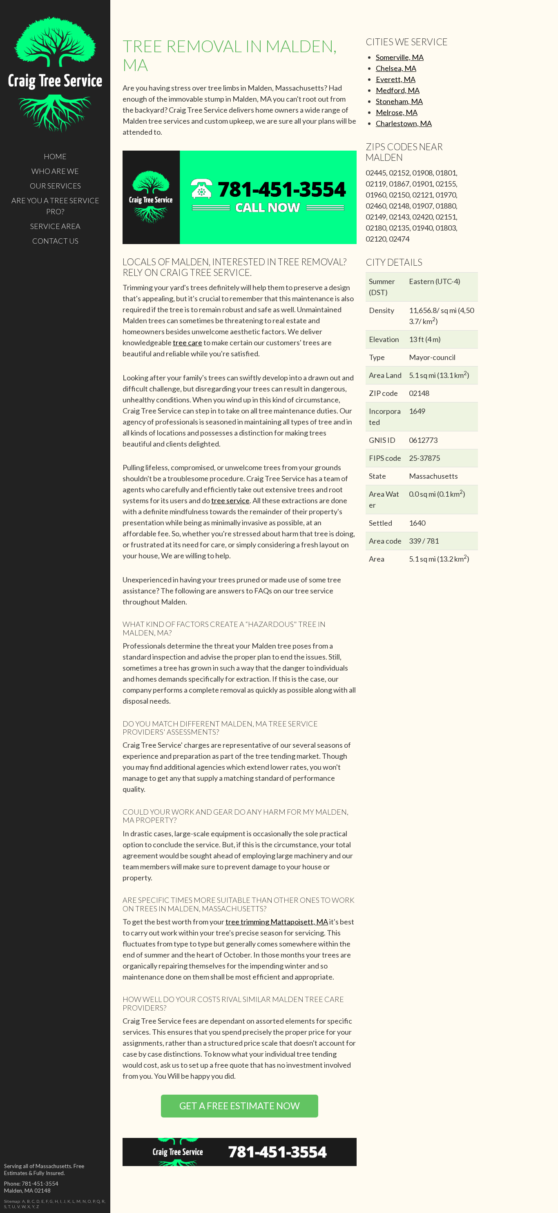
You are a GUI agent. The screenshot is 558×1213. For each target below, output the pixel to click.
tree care (187, 342)
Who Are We (55, 171)
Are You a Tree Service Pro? (55, 206)
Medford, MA (398, 90)
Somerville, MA (400, 57)
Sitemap (12, 1201)
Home (55, 156)
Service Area (55, 226)
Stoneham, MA (399, 101)
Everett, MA (395, 79)
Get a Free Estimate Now (239, 1105)
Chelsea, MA (396, 68)
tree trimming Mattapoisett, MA (276, 921)
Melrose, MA (396, 112)
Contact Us (55, 240)
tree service (230, 500)
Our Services (55, 185)
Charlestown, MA (404, 123)
